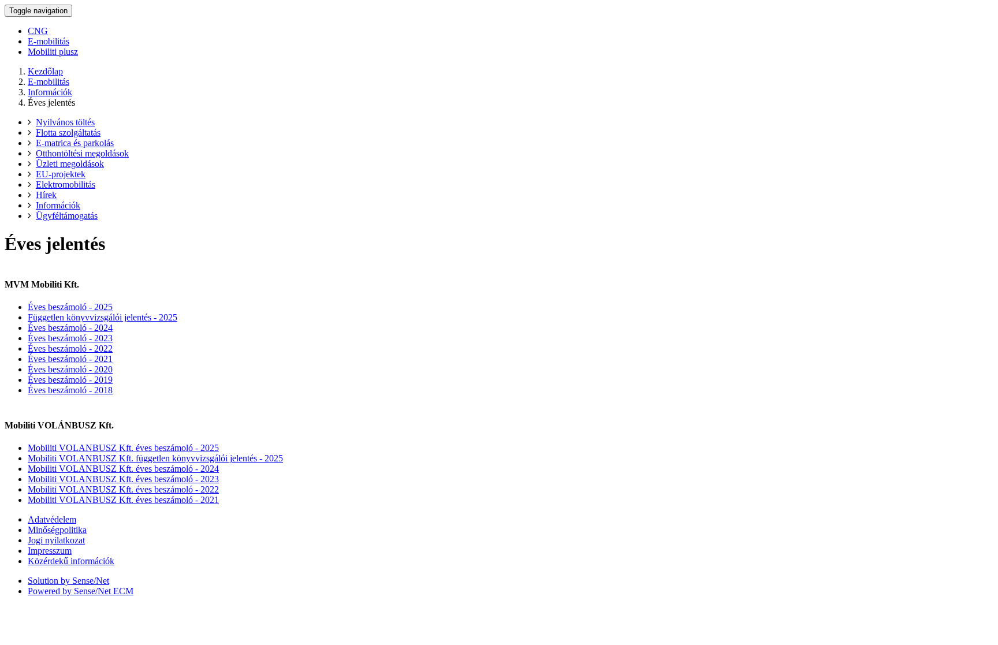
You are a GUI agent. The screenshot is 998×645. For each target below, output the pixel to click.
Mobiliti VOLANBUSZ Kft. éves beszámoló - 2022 (123, 489)
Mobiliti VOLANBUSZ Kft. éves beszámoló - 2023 (123, 479)
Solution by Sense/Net (68, 581)
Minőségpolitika (57, 530)
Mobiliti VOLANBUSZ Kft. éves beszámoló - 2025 (123, 448)
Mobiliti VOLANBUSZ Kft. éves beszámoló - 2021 (123, 500)
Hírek (46, 195)
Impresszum (50, 550)
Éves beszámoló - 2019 (70, 380)
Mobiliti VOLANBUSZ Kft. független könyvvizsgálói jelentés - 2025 (155, 458)
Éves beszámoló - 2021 (70, 359)
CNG (38, 31)
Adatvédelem (52, 519)
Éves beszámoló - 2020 (70, 369)
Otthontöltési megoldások (82, 153)
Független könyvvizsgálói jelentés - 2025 (102, 317)
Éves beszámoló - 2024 (70, 328)
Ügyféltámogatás (67, 216)
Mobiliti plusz (53, 52)
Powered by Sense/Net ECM (80, 591)
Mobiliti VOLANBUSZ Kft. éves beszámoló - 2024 (123, 469)
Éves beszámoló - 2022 (70, 348)
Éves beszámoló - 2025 (70, 307)
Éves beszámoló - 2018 (70, 390)
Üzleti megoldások (70, 164)
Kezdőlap (45, 71)
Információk (50, 92)
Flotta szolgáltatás (68, 132)
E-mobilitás (48, 41)
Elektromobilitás (65, 184)
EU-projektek (60, 174)
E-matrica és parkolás (75, 143)
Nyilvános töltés (65, 122)
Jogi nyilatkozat (56, 540)
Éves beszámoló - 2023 (70, 338)
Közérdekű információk (71, 561)
